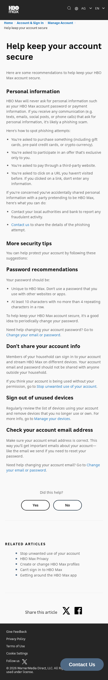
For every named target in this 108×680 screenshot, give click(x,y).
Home (8, 23)
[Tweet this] (68, 611)
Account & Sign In (30, 23)
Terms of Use (15, 646)
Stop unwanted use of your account (66, 386)
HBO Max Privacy (34, 558)
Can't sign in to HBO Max (41, 569)
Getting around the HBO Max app (48, 575)
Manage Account (60, 23)
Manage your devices (52, 418)
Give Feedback (16, 632)
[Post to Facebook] (78, 610)
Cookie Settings (17, 653)
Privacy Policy (15, 639)
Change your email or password (33, 334)
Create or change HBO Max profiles (50, 564)
